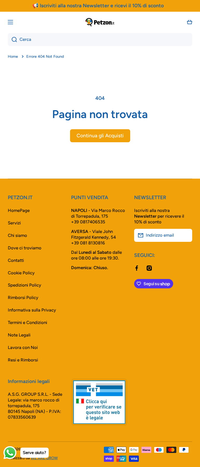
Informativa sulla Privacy (32, 310)
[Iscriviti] (185, 235)
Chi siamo (17, 235)
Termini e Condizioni (27, 322)
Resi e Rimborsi (23, 359)
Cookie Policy (21, 272)
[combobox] (100, 39)
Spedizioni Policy (24, 285)
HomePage (19, 210)
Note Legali (19, 335)
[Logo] (100, 22)
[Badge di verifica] (99, 402)
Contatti (16, 260)
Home (13, 56)
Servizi (14, 222)
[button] (189, 22)
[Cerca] (12, 39)
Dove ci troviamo (24, 247)
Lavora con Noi (23, 347)
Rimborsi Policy (23, 297)
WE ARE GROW (44, 458)
